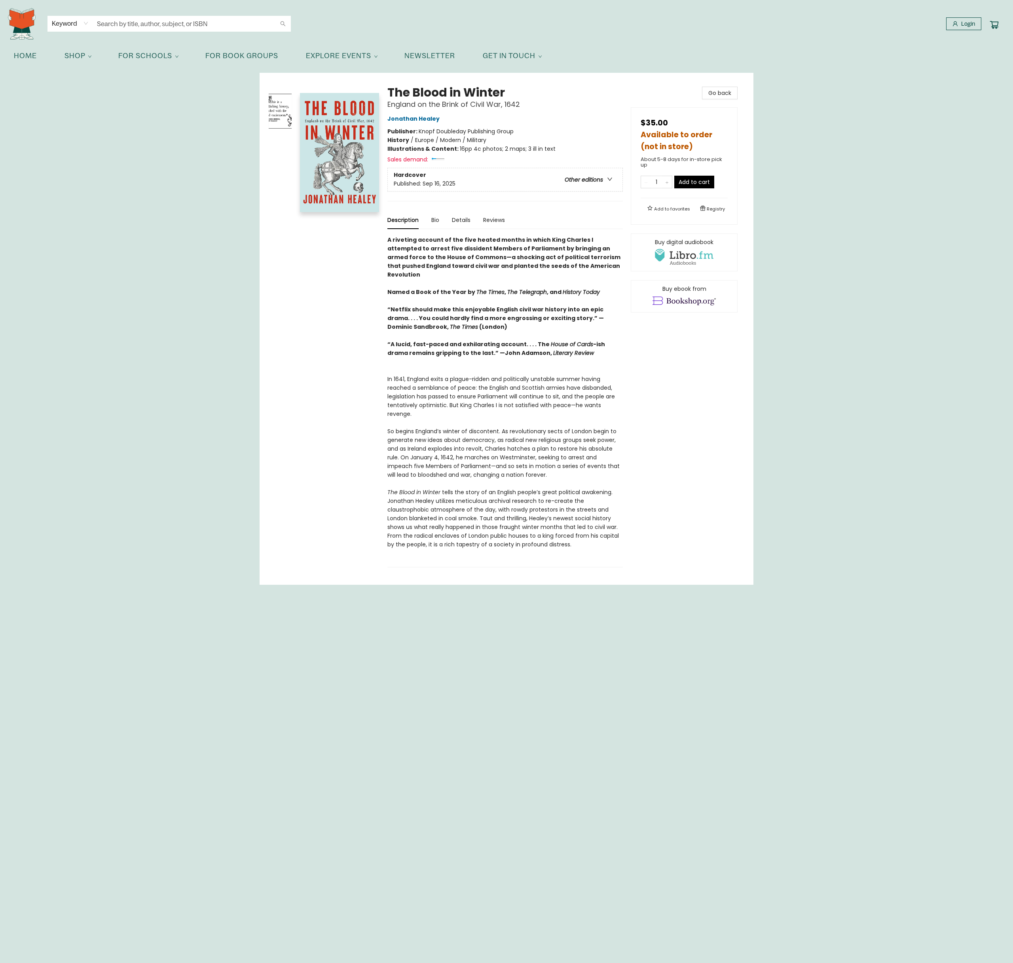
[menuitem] (25, 56)
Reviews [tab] (494, 220)
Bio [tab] (435, 220)
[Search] (283, 24)
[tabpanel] (505, 401)
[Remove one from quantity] (646, 182)
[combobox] (70, 23)
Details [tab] (461, 220)
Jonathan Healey (413, 119)
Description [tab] (403, 220)
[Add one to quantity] (667, 182)
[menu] (506, 56)
